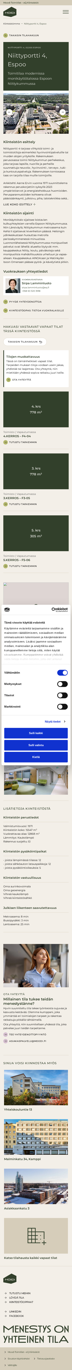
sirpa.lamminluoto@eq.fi (35, 287)
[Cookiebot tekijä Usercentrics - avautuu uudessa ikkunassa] (52, 609)
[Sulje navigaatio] (65, 11)
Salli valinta (35, 745)
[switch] (62, 684)
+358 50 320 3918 (31, 291)
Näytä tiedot (53, 721)
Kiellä (36, 757)
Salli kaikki (36, 733)
